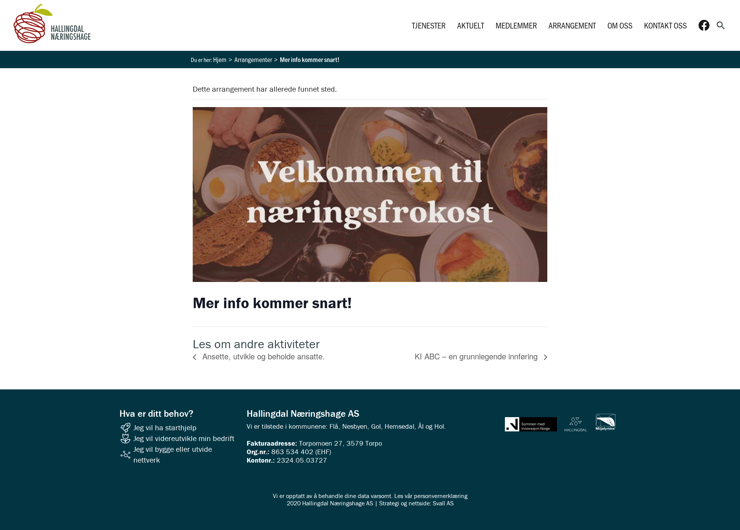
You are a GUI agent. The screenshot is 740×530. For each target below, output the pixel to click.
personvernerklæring (441, 496)
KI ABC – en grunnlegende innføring (477, 356)
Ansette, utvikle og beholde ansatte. (262, 356)
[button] (721, 25)
